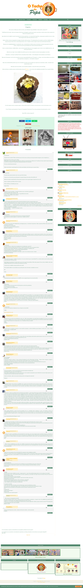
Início (16, 19)
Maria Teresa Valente (10, 342)
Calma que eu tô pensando (26, 125)
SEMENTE (60, 193)
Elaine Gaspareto (43, 582)
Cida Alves (8, 242)
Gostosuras (38, 125)
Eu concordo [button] (78, 586)
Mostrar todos (80, 205)
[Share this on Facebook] (22, 121)
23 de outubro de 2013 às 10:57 (12, 325)
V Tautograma (61, 203)
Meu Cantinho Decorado (8, 312)
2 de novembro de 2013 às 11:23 (9, 507)
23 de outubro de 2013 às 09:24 (9, 292)
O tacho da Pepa (62, 186)
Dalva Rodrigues (9, 291)
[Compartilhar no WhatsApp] (34, 121)
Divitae (27, 69)
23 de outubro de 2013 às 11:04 (14, 333)
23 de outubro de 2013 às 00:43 (13, 242)
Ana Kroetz (8, 333)
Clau (7, 381)
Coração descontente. (62, 200)
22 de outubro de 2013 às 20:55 (14, 198)
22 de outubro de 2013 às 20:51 (10, 188)
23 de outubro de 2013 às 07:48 (9, 256)
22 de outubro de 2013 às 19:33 (11, 152)
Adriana (7, 325)
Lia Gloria (8, 419)
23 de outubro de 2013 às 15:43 (9, 408)
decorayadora (9, 506)
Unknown (8, 431)
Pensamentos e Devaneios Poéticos (65, 199)
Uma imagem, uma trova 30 (63, 184)
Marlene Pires (9, 230)
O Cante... (60, 190)
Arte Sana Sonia (9, 274)
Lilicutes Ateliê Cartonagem (11, 255)
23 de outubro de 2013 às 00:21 (9, 231)
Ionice (7, 390)
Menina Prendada (9, 407)
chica (7, 152)
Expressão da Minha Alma (63, 192)
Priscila (7, 304)
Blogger (44, 578)
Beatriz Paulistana (9, 354)
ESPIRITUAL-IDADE (62, 202)
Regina (7, 170)
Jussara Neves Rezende (10, 449)
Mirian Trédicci (9, 281)
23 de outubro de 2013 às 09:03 (9, 275)
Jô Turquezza (8, 198)
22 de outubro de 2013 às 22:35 (13, 220)
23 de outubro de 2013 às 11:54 (9, 343)
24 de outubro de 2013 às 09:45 (13, 495)
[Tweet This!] (28, 121)
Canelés (60, 187)
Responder (50, 169)
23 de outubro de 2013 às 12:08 (14, 367)
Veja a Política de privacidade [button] (53, 586)
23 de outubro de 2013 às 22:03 (9, 460)
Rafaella (8, 212)
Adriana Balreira (9, 315)
